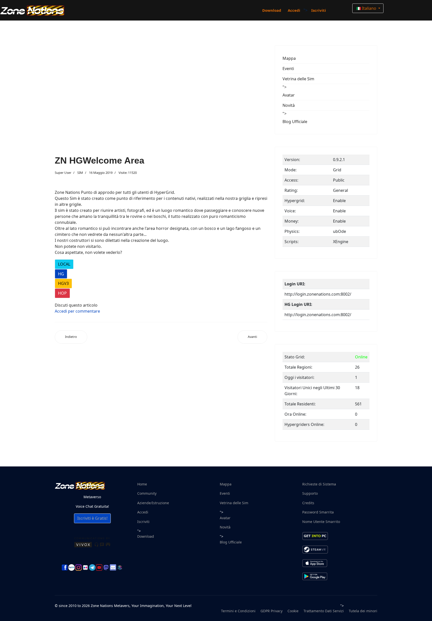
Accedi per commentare (77, 311)
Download (271, 10)
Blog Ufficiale (294, 121)
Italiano (369, 8)
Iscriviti (318, 10)
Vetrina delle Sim (298, 79)
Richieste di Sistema (319, 484)
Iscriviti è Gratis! (92, 518)
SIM (80, 172)
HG (61, 274)
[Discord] (113, 567)
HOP (62, 293)
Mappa (289, 58)
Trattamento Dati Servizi (324, 610)
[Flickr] (85, 567)
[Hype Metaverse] (120, 567)
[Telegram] (92, 567)
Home (142, 484)
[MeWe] (71, 567)
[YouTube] (99, 567)
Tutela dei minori (363, 610)
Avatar (288, 95)
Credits (308, 502)
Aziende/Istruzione (153, 502)
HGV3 (63, 283)
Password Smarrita (318, 512)
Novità (288, 105)
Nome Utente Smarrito (321, 521)
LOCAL (64, 264)
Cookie (293, 610)
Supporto (310, 493)
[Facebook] (65, 567)
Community (146, 493)
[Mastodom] (106, 567)
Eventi (288, 68)
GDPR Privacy (271, 610)
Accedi (294, 10)
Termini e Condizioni (238, 610)
